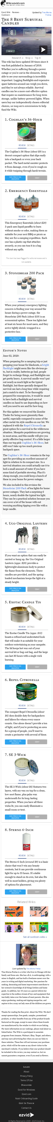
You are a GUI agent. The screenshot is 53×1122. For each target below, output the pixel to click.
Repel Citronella (33, 425)
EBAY (37, 178)
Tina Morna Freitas (33, 969)
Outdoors (5, 15)
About (26, 1071)
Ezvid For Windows (26, 1089)
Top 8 (37, 57)
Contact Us (26, 1107)
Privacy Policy (26, 1076)
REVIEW (22, 145)
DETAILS (30, 145)
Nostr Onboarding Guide (26, 1098)
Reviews (15, 12)
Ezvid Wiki (5, 12)
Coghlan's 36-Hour (32, 442)
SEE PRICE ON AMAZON (15, 178)
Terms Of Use (27, 1080)
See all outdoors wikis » (35, 936)
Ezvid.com (26, 1094)
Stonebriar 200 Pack (15, 488)
